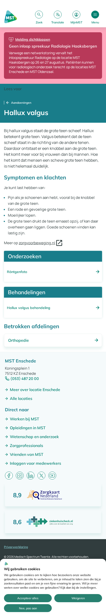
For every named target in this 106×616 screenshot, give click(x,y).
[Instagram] (20, 475)
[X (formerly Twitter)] (41, 475)
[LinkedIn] (31, 475)
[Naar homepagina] (10, 17)
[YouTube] (52, 475)
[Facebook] (9, 475)
